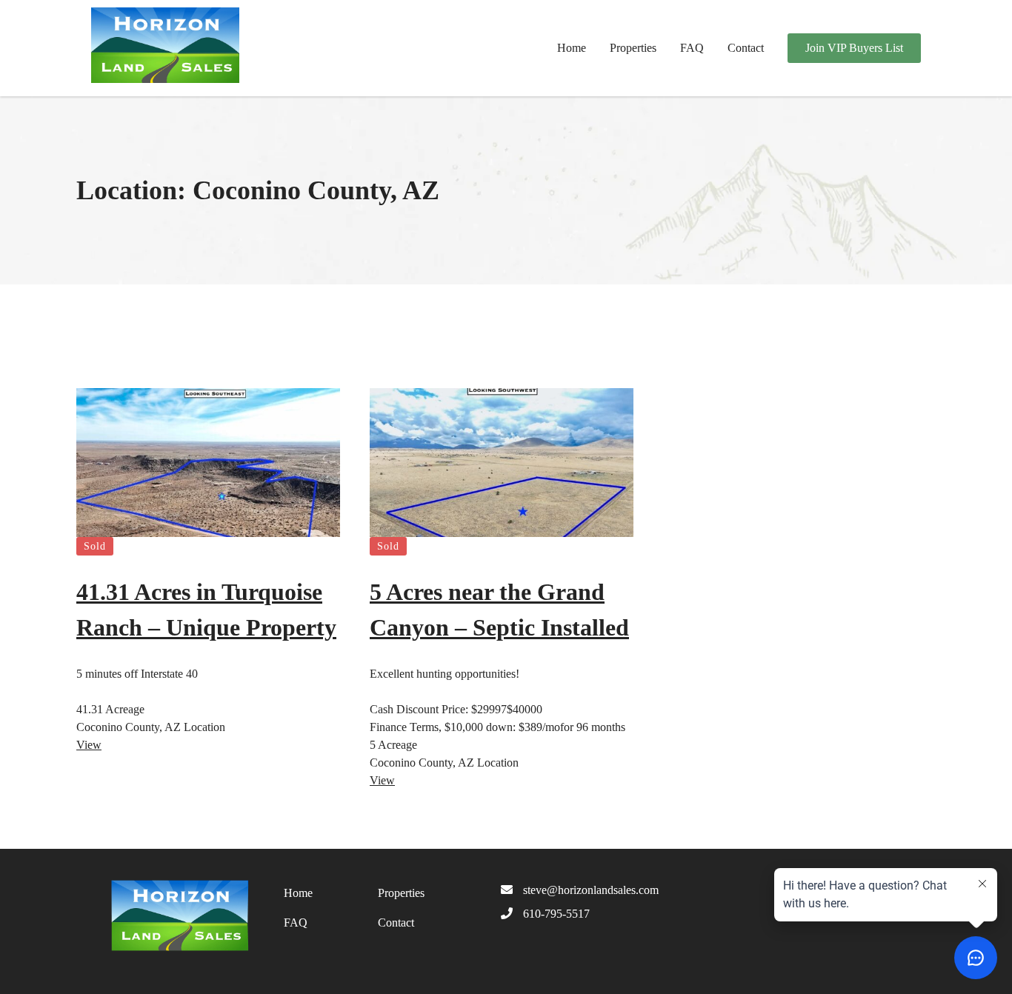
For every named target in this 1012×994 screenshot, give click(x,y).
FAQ (692, 47)
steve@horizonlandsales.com (591, 890)
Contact (746, 47)
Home (571, 47)
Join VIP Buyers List (854, 47)
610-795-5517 (556, 913)
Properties (633, 47)
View (88, 744)
